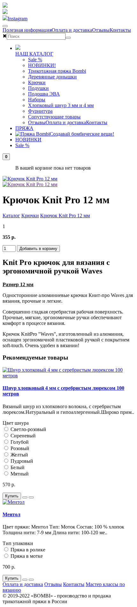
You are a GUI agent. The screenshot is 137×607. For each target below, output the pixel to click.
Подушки (38, 88)
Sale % (35, 59)
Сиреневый (22, 435)
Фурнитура (40, 111)
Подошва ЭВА (44, 94)
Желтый (18, 454)
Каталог (11, 215)
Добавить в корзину (38, 248)
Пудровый (21, 461)
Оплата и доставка (72, 30)
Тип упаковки (18, 543)
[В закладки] (24, 497)
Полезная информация (27, 30)
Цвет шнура (16, 423)
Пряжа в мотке (26, 556)
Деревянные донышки (52, 76)
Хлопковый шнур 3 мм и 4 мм (61, 105)
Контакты (120, 30)
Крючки (37, 82)
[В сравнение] (31, 497)
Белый (17, 467)
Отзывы (101, 30)
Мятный (19, 473)
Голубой (19, 442)
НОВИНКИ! (42, 65)
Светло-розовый (27, 429)
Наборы (36, 99)
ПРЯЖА (24, 128)
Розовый (19, 448)
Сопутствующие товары (54, 116)
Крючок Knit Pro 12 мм (65, 215)
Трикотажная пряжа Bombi (57, 71)
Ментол (11, 514)
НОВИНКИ (28, 139)
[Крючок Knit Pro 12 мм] (30, 178)
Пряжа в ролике (27, 549)
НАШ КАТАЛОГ (34, 54)
